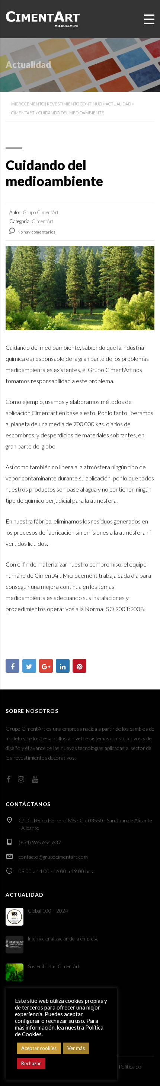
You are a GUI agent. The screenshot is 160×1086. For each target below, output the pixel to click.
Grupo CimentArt (110, 369)
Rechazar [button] (31, 1063)
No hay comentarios (36, 231)
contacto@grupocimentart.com (53, 857)
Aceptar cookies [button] (39, 1048)
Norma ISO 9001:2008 (114, 608)
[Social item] (8, 779)
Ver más (76, 1048)
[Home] (43, 18)
